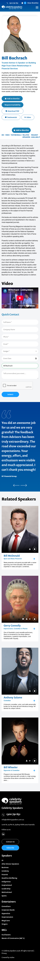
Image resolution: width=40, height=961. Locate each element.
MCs (4, 930)
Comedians (6, 906)
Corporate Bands (8, 910)
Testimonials (12, 117)
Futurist (5, 874)
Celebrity (5, 871)
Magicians (6, 920)
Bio (3, 135)
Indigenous (6, 881)
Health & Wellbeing (9, 878)
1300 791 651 (13, 3)
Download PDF (13, 111)
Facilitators (6, 935)
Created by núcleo (8, 957)
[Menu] (35, 6)
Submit (10, 394)
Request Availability (12, 105)
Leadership (6, 889)
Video (28, 117)
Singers (4, 924)
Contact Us (10, 842)
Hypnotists (6, 913)
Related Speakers (26, 136)
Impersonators (7, 917)
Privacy (4, 953)
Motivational (7, 892)
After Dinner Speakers (10, 864)
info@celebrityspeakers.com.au (13, 819)
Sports (4, 896)
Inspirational (7, 885)
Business (5, 867)
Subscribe (10, 848)
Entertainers (9, 901)
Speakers (7, 855)
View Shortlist (31, 3)
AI (2, 860)
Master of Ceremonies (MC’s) (13, 938)
